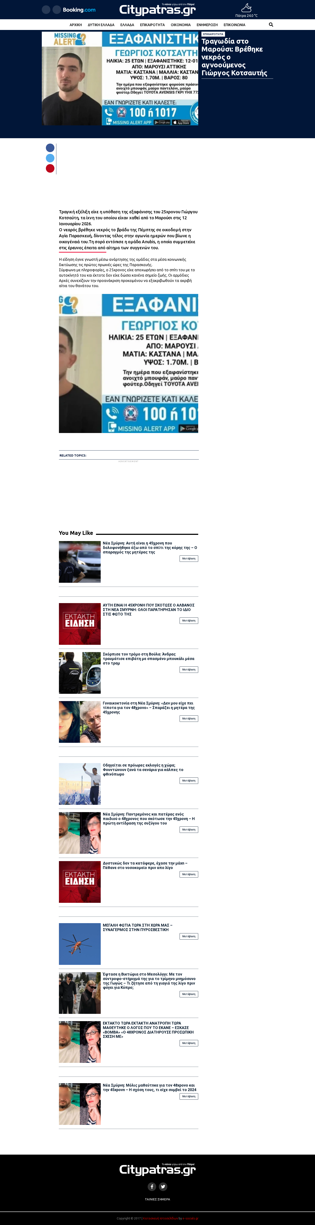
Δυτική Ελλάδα (101, 25)
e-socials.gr (190, 1218)
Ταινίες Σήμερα (157, 1199)
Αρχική (76, 25)
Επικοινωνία (234, 25)
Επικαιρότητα (152, 25)
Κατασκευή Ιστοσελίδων (160, 1218)
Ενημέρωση (207, 25)
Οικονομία (181, 25)
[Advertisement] (129, 493)
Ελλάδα (127, 25)
